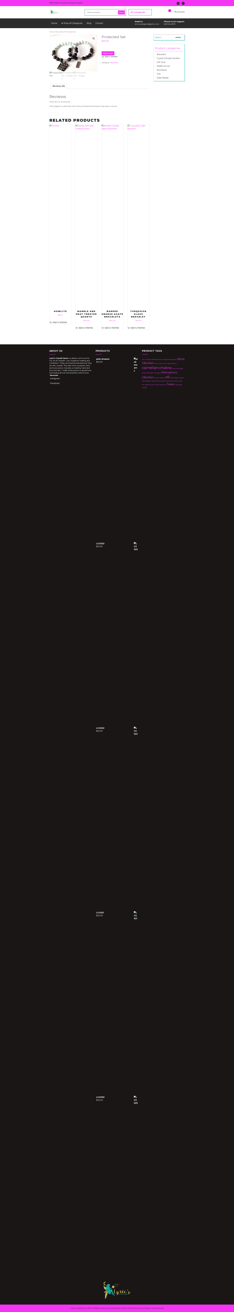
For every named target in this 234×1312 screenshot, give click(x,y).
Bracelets (59, 32)
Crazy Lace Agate (177, 368)
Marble (157, 378)
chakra (165, 368)
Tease (170, 384)
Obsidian (162, 378)
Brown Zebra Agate (161, 363)
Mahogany (157, 373)
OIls (159, 74)
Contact (99, 23)
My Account (179, 12)
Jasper (152, 373)
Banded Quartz (172, 359)
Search (121, 12)
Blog (89, 23)
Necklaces (162, 70)
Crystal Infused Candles (168, 58)
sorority (151, 385)
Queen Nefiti (174, 381)
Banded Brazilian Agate (159, 359)
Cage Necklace (172, 363)
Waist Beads (162, 78)
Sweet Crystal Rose (160, 385)
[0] (167, 12)
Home (54, 23)
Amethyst (148, 359)
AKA (143, 359)
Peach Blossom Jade (148, 381)
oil (168, 377)
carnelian (150, 368)
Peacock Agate (160, 381)
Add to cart (108, 53)
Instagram (55, 378)
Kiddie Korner (163, 66)
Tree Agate (178, 385)
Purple (167, 381)
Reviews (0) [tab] (59, 86)
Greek (144, 373)
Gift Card (161, 62)
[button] (94, 38)
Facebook (55, 383)
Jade (147, 373)
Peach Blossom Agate (177, 378)
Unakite (144, 387)
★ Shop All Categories (72, 23)
